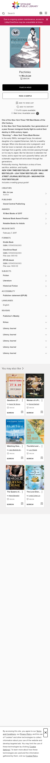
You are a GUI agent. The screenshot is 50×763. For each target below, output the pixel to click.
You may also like (12, 368)
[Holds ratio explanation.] (37, 113)
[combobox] (20, 13)
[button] (25, 87)
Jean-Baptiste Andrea (15, 450)
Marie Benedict (14, 496)
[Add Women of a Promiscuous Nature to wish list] (41, 412)
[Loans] (41, 14)
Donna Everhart (34, 404)
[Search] (3, 13)
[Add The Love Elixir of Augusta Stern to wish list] (41, 503)
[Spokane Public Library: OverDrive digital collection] (25, 5)
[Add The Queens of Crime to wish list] (22, 503)
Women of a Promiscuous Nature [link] (34, 400)
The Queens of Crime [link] (14, 492)
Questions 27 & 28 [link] (14, 400)
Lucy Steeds (33, 450)
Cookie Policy (32, 756)
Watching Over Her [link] (14, 446)
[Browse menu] (46, 13)
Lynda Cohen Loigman (35, 496)
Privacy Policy (26, 734)
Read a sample (25, 96)
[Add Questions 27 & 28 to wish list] (22, 412)
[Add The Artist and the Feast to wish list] (41, 458)
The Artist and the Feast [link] (34, 446)
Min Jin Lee (26, 76)
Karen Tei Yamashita (15, 404)
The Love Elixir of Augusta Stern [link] (34, 492)
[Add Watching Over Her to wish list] (22, 458)
